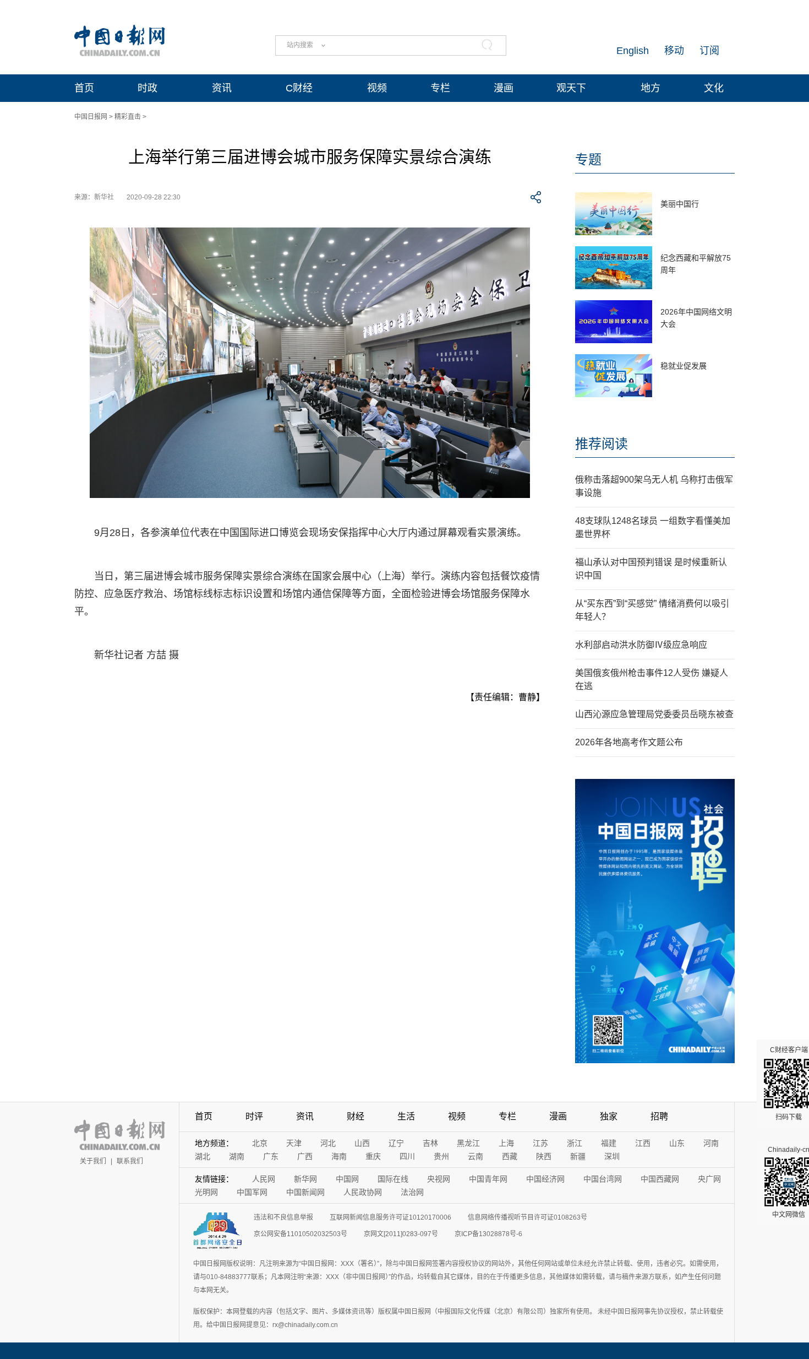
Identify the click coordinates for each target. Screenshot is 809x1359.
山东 (677, 1143)
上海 (506, 1143)
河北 (328, 1143)
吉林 (430, 1143)
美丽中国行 (679, 203)
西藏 (509, 1156)
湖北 (202, 1156)
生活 (406, 1116)
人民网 (263, 1178)
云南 (475, 1156)
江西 (643, 1143)
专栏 (440, 88)
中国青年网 (488, 1178)
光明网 (206, 1192)
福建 (608, 1143)
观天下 (571, 88)
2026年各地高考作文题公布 (629, 742)
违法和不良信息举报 (283, 1217)
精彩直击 (127, 117)
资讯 (222, 88)
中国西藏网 (660, 1178)
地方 (650, 88)
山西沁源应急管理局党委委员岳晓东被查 (654, 714)
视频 (377, 88)
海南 (339, 1156)
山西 (362, 1143)
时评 (254, 1116)
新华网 (305, 1178)
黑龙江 (468, 1143)
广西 (305, 1156)
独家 (608, 1116)
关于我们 (93, 1161)
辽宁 (396, 1143)
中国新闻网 (305, 1192)
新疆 (578, 1156)
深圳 (612, 1156)
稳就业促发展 (683, 365)
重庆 (373, 1156)
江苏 (540, 1143)
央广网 (709, 1178)
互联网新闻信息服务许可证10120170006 (390, 1217)
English (632, 50)
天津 (294, 1143)
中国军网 (252, 1192)
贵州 (441, 1156)
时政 (147, 88)
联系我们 (130, 1161)
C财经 (299, 88)
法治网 (412, 1192)
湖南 (236, 1156)
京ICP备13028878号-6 (488, 1234)
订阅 (709, 50)
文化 (714, 88)
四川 (407, 1156)
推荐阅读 (601, 443)
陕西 (543, 1156)
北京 (259, 1143)
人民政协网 (362, 1192)
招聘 (659, 1116)
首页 (84, 88)
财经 (355, 1116)
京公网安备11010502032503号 (300, 1234)
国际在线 (393, 1178)
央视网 (438, 1178)
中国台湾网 (602, 1178)
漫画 (503, 88)
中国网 (347, 1178)
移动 (674, 50)
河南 (711, 1143)
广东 (270, 1156)
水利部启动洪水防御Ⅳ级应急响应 (641, 644)
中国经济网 (545, 1178)
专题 (588, 159)
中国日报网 (90, 117)
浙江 (574, 1143)
